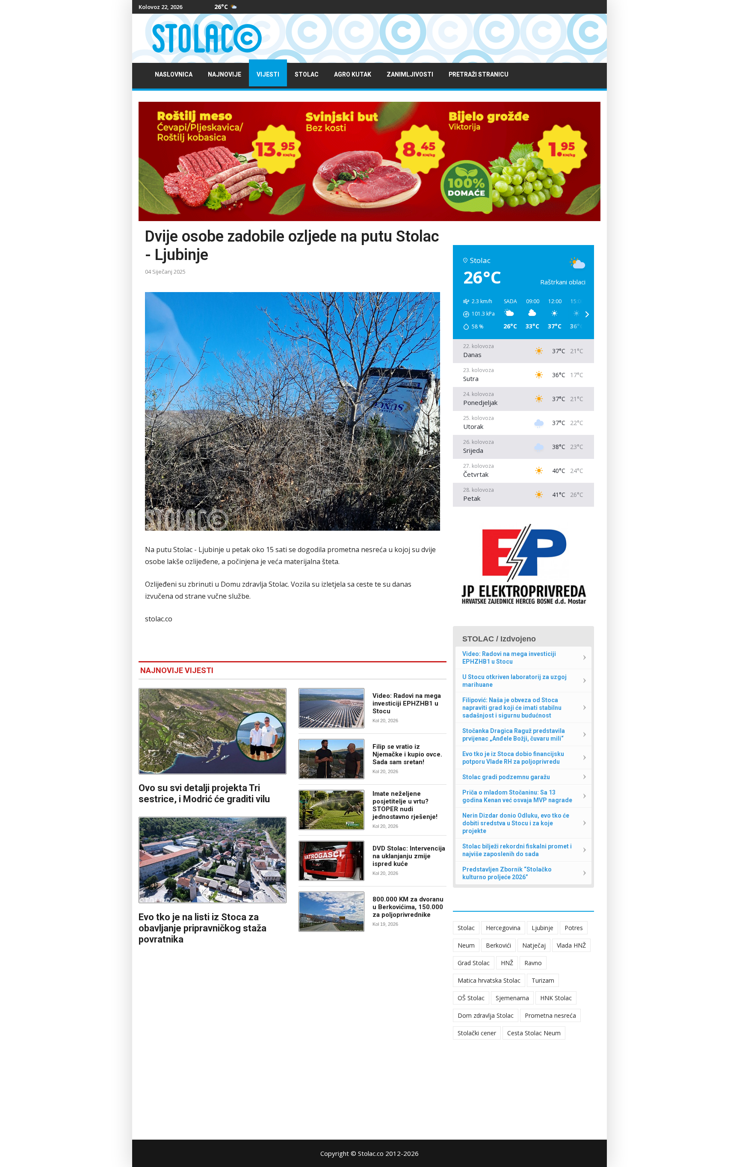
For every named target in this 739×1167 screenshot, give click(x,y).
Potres (574, 928)
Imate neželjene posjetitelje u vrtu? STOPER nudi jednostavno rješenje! (404, 805)
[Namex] (369, 161)
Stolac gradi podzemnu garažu (506, 777)
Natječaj (534, 945)
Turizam (543, 980)
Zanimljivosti (410, 74)
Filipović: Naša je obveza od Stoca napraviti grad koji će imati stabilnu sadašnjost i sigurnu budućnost (512, 708)
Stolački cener (477, 1033)
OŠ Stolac (471, 998)
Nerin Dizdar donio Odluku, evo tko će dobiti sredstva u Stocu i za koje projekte (515, 823)
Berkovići (498, 945)
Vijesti (268, 74)
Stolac (307, 74)
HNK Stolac (556, 998)
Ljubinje (542, 928)
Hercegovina (503, 928)
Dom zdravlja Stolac (486, 1015)
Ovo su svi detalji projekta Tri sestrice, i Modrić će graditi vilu (204, 793)
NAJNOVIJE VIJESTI (176, 670)
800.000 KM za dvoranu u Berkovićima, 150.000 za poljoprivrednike (407, 907)
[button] (476, 314)
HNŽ (507, 963)
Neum (466, 945)
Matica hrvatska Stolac (489, 980)
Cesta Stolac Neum (534, 1033)
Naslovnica (173, 74)
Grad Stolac (474, 963)
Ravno (533, 963)
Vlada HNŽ (571, 945)
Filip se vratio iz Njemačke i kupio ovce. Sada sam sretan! (407, 754)
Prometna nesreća (550, 1015)
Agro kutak (352, 74)
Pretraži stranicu (478, 74)
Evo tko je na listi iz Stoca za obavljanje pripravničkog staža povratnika (202, 928)
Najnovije (224, 74)
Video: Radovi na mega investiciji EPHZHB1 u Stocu (406, 703)
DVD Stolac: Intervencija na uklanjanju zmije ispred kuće (408, 856)
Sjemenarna (512, 998)
